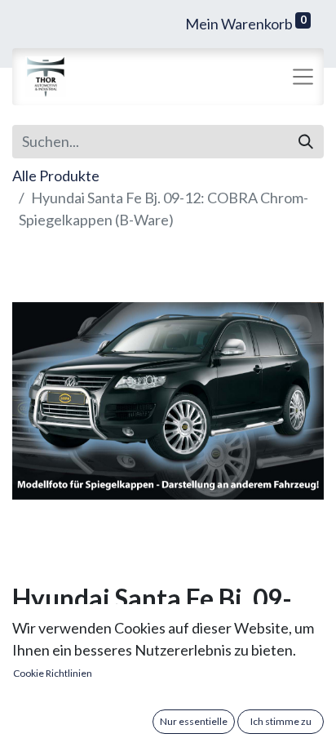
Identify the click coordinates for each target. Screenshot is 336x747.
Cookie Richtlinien (52, 673)
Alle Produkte (55, 176)
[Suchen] (306, 141)
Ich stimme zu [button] (281, 721)
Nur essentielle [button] (194, 721)
